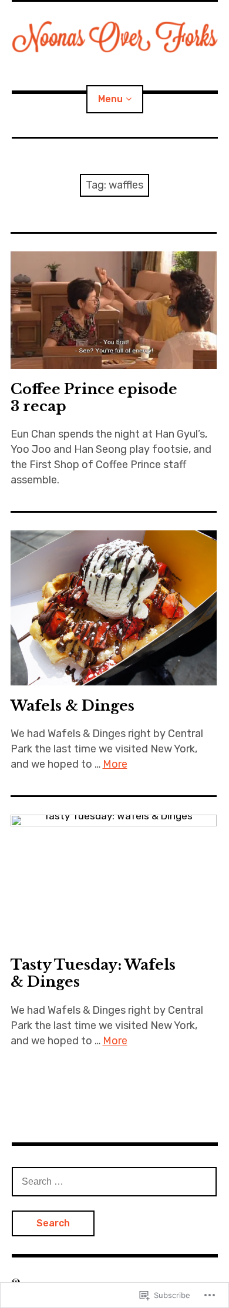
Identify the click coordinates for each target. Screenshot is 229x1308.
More (115, 764)
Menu (110, 99)
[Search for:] (114, 1181)
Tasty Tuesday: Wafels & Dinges (93, 973)
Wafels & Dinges (72, 705)
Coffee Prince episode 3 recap (94, 398)
